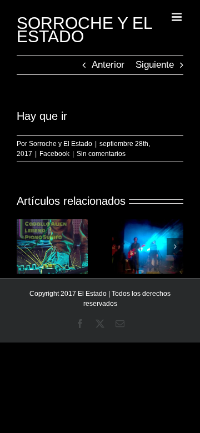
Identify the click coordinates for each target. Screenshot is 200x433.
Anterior (108, 64)
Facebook (54, 154)
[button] (25, 246)
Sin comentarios (101, 154)
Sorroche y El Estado (60, 144)
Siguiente (155, 64)
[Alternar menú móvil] (177, 17)
